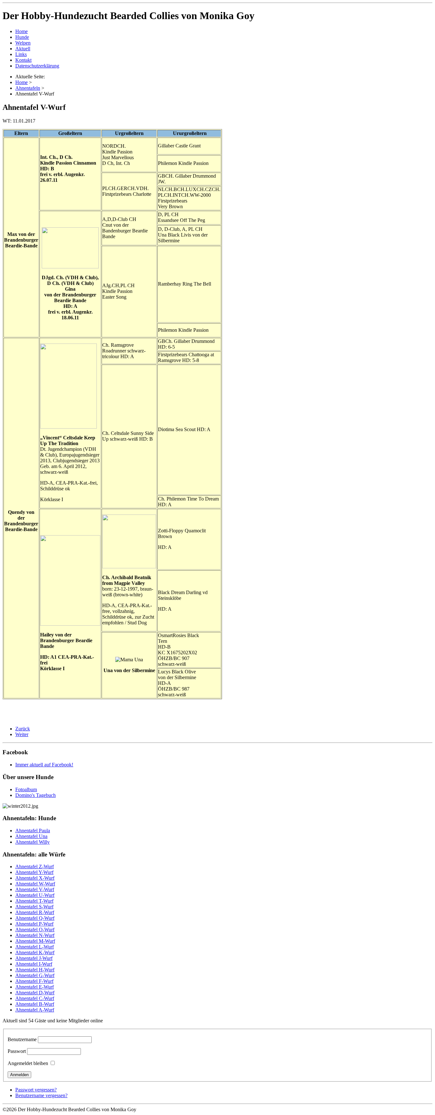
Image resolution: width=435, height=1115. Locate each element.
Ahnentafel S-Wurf (34, 906)
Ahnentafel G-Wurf (34, 975)
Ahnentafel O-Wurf (34, 929)
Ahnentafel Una (31, 836)
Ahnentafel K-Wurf (34, 952)
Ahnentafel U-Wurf (34, 895)
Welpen (23, 43)
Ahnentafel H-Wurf (34, 969)
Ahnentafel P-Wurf (34, 924)
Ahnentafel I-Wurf (33, 964)
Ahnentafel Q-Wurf (34, 918)
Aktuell (22, 48)
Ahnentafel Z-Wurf (34, 866)
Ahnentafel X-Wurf (34, 878)
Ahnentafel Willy (32, 842)
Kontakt (23, 60)
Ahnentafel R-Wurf (34, 912)
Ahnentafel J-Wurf (34, 958)
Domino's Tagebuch (35, 795)
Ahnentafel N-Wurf (34, 935)
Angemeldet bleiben (28, 1063)
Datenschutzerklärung (37, 65)
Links (21, 54)
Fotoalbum (26, 789)
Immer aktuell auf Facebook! (44, 764)
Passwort (17, 1051)
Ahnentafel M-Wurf (35, 941)
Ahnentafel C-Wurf (34, 998)
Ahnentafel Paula (32, 830)
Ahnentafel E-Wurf (34, 987)
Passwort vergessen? (36, 1089)
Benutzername (22, 1039)
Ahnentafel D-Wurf (34, 992)
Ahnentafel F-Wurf (34, 981)
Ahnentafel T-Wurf (34, 901)
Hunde (22, 37)
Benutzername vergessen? (41, 1095)
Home (21, 31)
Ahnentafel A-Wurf (34, 1009)
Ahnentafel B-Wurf (34, 1004)
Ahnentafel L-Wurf (34, 946)
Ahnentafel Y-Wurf (34, 872)
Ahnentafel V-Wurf (34, 889)
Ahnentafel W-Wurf (35, 883)
